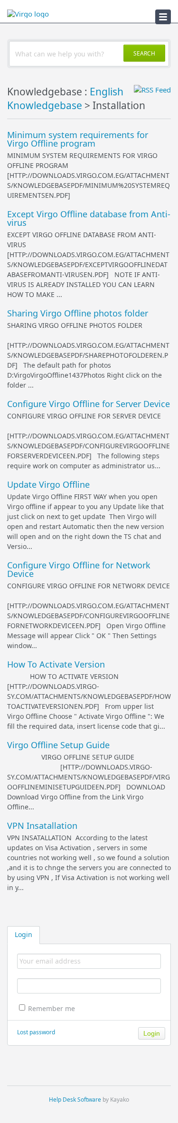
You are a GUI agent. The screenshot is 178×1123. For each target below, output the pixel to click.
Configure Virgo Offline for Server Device (88, 403)
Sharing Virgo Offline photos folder (77, 313)
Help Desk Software (75, 1099)
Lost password (36, 1032)
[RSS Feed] (152, 89)
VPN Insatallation (42, 825)
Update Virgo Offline (48, 484)
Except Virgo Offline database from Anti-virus (88, 218)
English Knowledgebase (65, 98)
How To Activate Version (56, 664)
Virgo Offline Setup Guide (58, 745)
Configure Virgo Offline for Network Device (78, 569)
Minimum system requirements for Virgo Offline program (77, 139)
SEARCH (144, 53)
